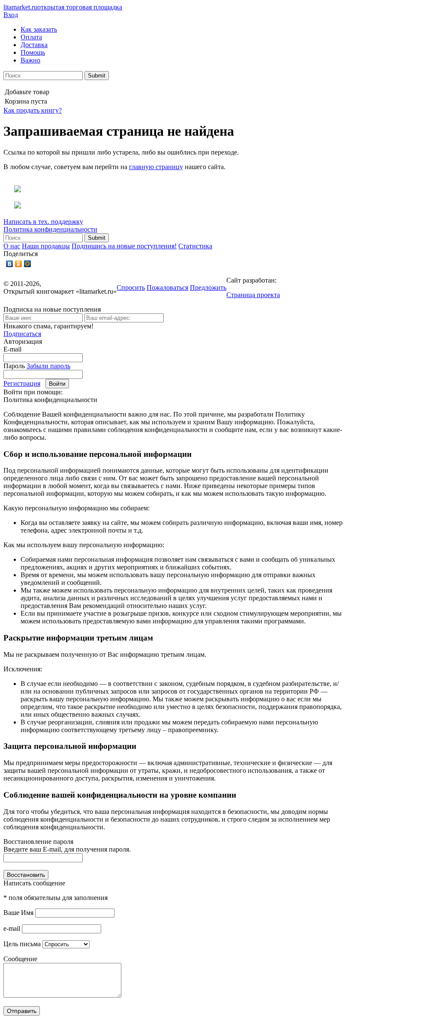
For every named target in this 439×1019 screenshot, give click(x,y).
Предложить (208, 287)
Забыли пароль (48, 365)
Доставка (34, 44)
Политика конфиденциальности (50, 229)
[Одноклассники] (18, 263)
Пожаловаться (167, 287)
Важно (30, 60)
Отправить (21, 1010)
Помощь (33, 52)
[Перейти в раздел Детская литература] (12, 190)
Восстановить (26, 874)
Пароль (14, 365)
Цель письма (22, 943)
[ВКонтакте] (9, 263)
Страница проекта (253, 294)
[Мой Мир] (27, 263)
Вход (10, 14)
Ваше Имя (18, 912)
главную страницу (156, 166)
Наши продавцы (46, 246)
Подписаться (22, 333)
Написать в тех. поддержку (43, 221)
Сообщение (20, 958)
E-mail (12, 349)
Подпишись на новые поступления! (124, 246)
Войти (57, 383)
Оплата (31, 37)
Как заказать (39, 29)
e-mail (11, 928)
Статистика (195, 246)
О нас (11, 246)
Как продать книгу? (32, 110)
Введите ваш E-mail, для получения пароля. (67, 849)
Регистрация (21, 383)
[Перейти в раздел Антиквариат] (12, 206)
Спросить (131, 287)
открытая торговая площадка (62, 7)
